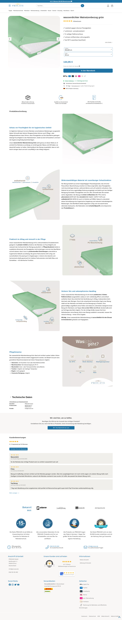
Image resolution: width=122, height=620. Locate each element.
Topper (10, 10)
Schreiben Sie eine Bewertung (18, 449)
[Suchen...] (82, 5)
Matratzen (27, 10)
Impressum (84, 616)
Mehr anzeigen (13, 493)
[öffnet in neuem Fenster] (67, 574)
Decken (54, 10)
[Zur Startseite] (17, 5)
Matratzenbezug (35, 10)
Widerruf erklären (115, 616)
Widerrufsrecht (84, 560)
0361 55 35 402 (54, 546)
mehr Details (108, 42)
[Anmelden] (108, 5)
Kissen (49, 10)
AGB (98, 616)
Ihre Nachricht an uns (62, 428)
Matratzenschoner (18, 10)
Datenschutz (92, 616)
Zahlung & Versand (85, 563)
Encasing (59, 10)
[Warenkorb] (112, 5)
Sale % (72, 10)
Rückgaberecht (76, 86)
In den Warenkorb (88, 71)
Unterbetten (43, 10)
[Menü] (10, 5)
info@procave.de (93, 546)
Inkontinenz (66, 10)
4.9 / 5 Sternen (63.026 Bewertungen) (60, 1)
